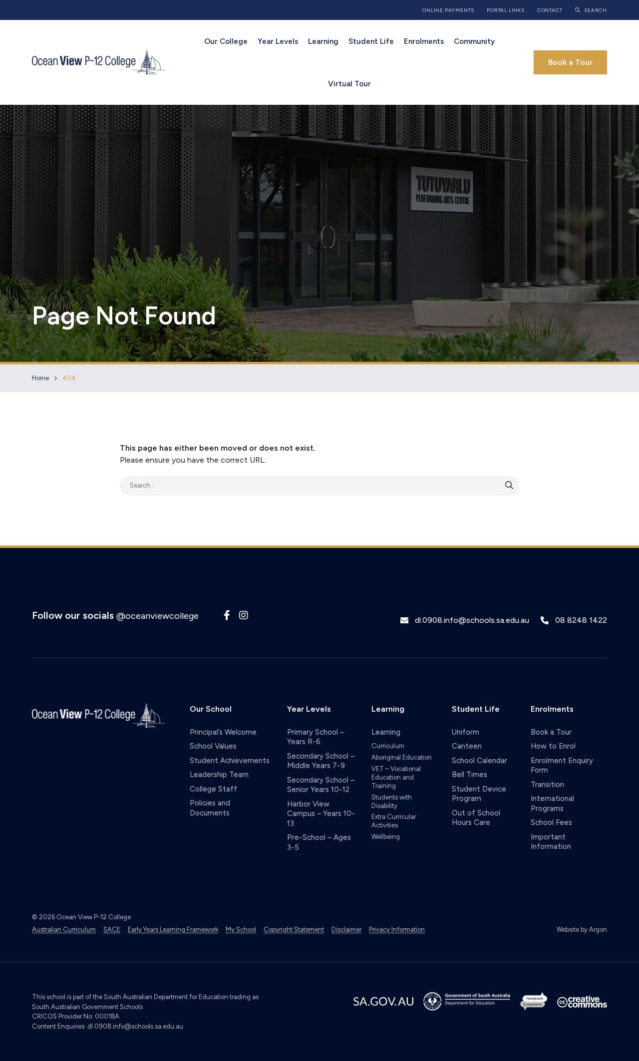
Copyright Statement (294, 929)
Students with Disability (391, 801)
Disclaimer (346, 929)
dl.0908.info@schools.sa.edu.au (472, 620)
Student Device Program (479, 794)
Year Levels (278, 41)
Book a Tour (570, 62)
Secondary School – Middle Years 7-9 (320, 761)
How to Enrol (553, 746)
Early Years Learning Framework (173, 929)
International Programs (552, 803)
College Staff (213, 789)
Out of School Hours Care (476, 817)
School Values (213, 746)
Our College (226, 41)
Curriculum (387, 746)
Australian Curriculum (64, 929)
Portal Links (506, 10)
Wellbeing (385, 836)
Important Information (551, 841)
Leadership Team (219, 774)
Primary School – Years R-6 (315, 737)
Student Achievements (230, 760)
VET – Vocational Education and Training (396, 777)
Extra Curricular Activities (393, 821)
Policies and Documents (210, 807)
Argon (598, 929)
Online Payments (448, 10)
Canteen (467, 746)
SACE (111, 929)
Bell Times (469, 774)
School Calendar (479, 760)
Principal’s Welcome (223, 732)
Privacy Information (397, 929)
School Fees (551, 822)
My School (241, 929)
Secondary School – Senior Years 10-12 (320, 785)
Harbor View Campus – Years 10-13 (321, 813)
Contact (550, 10)
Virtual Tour (349, 83)
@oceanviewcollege (157, 615)
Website (568, 929)
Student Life (371, 41)
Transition (547, 784)
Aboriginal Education (401, 757)
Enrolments (424, 41)
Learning (323, 41)
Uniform (465, 732)
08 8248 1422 (581, 620)
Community (474, 41)
